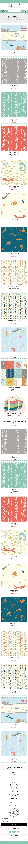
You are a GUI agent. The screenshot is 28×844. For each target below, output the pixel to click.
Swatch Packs (14, 787)
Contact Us (14, 777)
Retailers (14, 779)
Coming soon (14, 784)
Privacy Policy (14, 803)
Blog (14, 790)
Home (5, 19)
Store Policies (14, 802)
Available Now (14, 785)
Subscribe (14, 824)
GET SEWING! (14, 835)
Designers (14, 774)
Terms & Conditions (14, 805)
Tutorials (14, 788)
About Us (14, 776)
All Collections (11, 19)
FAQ (14, 800)
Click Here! (21, 838)
